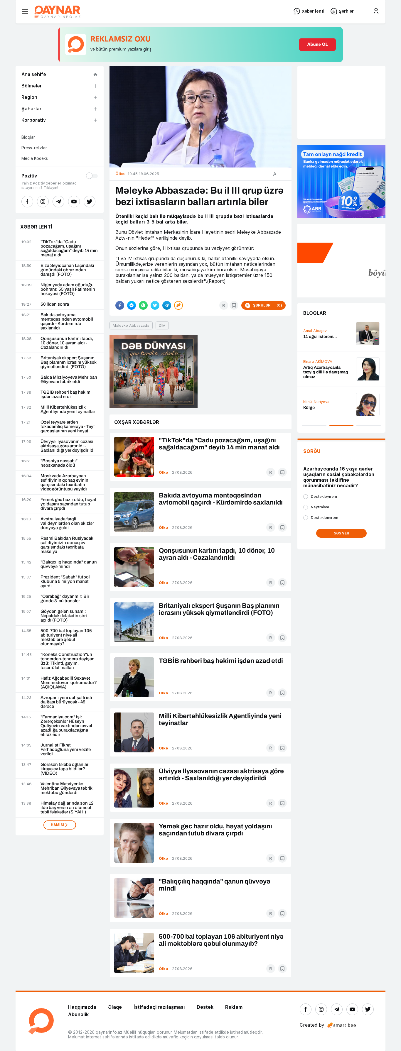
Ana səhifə (33, 74)
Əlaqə (115, 1007)
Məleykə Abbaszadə (131, 325)
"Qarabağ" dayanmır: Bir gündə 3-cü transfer (65, 598)
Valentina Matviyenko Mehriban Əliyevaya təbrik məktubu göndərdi (66, 788)
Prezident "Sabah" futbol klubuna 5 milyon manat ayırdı (65, 581)
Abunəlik (78, 1014)
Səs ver (341, 533)
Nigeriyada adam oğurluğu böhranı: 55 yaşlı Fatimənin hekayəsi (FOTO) (68, 289)
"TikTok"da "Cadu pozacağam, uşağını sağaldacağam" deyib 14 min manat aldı (69, 248)
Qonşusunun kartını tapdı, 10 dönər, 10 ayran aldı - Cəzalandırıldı (67, 343)
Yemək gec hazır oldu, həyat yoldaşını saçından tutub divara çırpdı (68, 504)
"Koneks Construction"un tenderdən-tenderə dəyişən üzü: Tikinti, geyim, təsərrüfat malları (68, 661)
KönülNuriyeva (316, 402)
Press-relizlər (34, 147)
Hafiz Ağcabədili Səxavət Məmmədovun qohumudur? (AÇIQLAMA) (69, 682)
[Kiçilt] (266, 174)
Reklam (233, 1007)
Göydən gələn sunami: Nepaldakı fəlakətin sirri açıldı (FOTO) (64, 615)
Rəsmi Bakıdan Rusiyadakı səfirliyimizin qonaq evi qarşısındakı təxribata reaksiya (68, 545)
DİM (162, 325)
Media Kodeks (34, 158)
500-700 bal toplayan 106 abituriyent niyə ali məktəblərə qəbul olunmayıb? (66, 637)
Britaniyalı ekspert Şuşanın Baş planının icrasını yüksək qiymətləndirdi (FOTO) (69, 362)
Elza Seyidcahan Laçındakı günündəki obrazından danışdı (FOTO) (67, 270)
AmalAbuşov (315, 331)
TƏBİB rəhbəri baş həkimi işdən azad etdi (66, 394)
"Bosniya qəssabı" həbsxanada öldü (59, 463)
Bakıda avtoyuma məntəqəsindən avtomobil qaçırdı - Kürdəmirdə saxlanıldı (67, 321)
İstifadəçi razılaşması (159, 1007)
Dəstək (205, 1007)
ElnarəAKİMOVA (317, 361)
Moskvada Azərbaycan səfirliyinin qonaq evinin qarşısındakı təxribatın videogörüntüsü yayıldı (64, 482)
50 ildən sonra (55, 304)
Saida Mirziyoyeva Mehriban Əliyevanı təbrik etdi (69, 379)
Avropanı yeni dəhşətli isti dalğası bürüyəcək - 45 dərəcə (66, 702)
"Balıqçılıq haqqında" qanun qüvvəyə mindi (69, 564)
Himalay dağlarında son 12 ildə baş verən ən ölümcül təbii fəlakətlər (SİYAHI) (67, 807)
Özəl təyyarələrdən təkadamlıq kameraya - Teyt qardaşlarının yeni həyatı (68, 426)
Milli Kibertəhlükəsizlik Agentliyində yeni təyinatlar (68, 409)
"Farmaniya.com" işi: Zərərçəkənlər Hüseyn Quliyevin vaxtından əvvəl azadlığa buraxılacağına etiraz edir (66, 726)
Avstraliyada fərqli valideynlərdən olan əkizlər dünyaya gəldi (67, 523)
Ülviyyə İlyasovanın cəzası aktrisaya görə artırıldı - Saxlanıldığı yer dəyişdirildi (68, 446)
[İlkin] (274, 174)
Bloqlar (28, 137)
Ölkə (163, 472)
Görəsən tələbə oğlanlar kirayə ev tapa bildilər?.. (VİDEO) (64, 769)
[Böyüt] (283, 174)
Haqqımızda (82, 1007)
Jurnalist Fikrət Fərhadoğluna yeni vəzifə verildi (66, 749)
